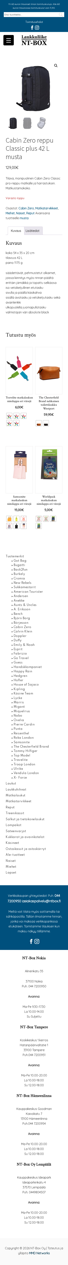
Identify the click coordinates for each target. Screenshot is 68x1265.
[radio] (9, 416)
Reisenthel (21, 733)
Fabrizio (20, 653)
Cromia (19, 578)
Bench (18, 614)
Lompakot (13, 825)
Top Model (22, 755)
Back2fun (21, 569)
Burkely (19, 574)
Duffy (18, 640)
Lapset (11, 872)
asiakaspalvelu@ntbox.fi (41, 901)
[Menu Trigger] (8, 40)
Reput (30, 213)
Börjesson (21, 622)
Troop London (24, 764)
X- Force (20, 777)
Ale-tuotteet (15, 855)
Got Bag (20, 560)
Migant (19, 706)
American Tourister (28, 591)
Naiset (20, 213)
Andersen (21, 596)
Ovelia (19, 720)
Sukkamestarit (25, 587)
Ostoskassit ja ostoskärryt (26, 849)
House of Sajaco (26, 684)
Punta (18, 729)
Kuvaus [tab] (16, 231)
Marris (19, 702)
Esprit (18, 649)
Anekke (19, 600)
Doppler (20, 636)
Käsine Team (23, 693)
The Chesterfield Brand (31, 746)
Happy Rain (23, 671)
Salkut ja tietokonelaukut (25, 819)
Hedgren (20, 676)
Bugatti (19, 565)
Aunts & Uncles (25, 605)
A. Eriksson (22, 609)
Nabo (18, 715)
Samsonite (22, 742)
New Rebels (23, 583)
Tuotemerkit (15, 556)
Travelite (21, 760)
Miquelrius (22, 711)
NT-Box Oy (34, 40)
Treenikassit (15, 813)
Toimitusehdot (34, 22)
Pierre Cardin (24, 724)
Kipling (19, 689)
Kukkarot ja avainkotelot (25, 837)
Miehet (10, 213)
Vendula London (26, 773)
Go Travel (21, 658)
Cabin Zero (26, 208)
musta (24, 218)
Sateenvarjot (16, 831)
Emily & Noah (24, 645)
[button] (56, 65)
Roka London (24, 737)
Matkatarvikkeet (46, 208)
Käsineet (12, 843)
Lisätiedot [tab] (32, 231)
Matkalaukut (16, 795)
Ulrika (18, 768)
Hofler (18, 680)
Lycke (18, 698)
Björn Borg (22, 618)
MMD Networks (39, 1253)
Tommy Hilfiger (26, 751)
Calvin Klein (23, 631)
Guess (18, 662)
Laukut (11, 783)
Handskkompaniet (28, 667)
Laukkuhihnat (16, 789)
